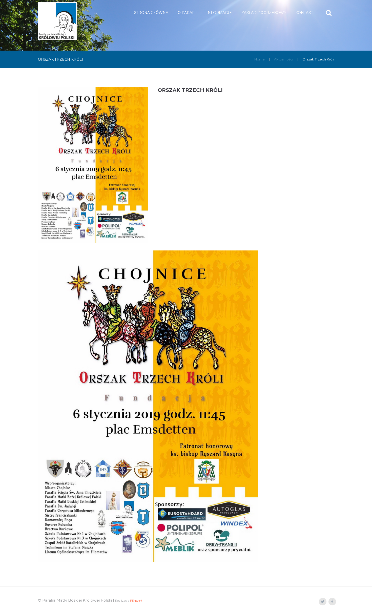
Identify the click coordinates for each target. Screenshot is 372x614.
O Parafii (187, 12)
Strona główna (151, 12)
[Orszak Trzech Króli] (93, 165)
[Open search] (329, 13)
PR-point (136, 600)
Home (259, 59)
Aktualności (283, 59)
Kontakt (304, 12)
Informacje (219, 12)
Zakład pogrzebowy (263, 12)
